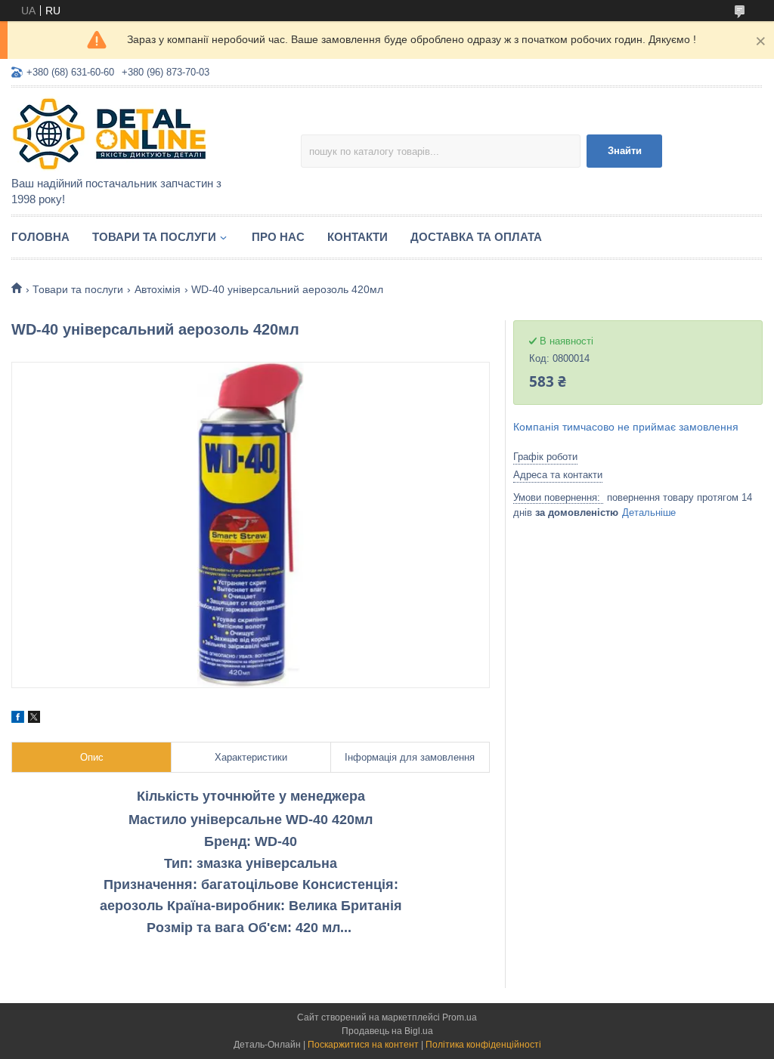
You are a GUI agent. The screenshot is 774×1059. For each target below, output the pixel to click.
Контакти (357, 236)
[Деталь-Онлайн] (143, 133)
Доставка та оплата (476, 236)
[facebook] (17, 719)
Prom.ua (459, 1017)
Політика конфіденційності (483, 1044)
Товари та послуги (154, 236)
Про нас (278, 236)
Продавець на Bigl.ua (387, 1031)
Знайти (625, 150)
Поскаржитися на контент (363, 1044)
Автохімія (158, 289)
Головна (40, 236)
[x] (34, 719)
